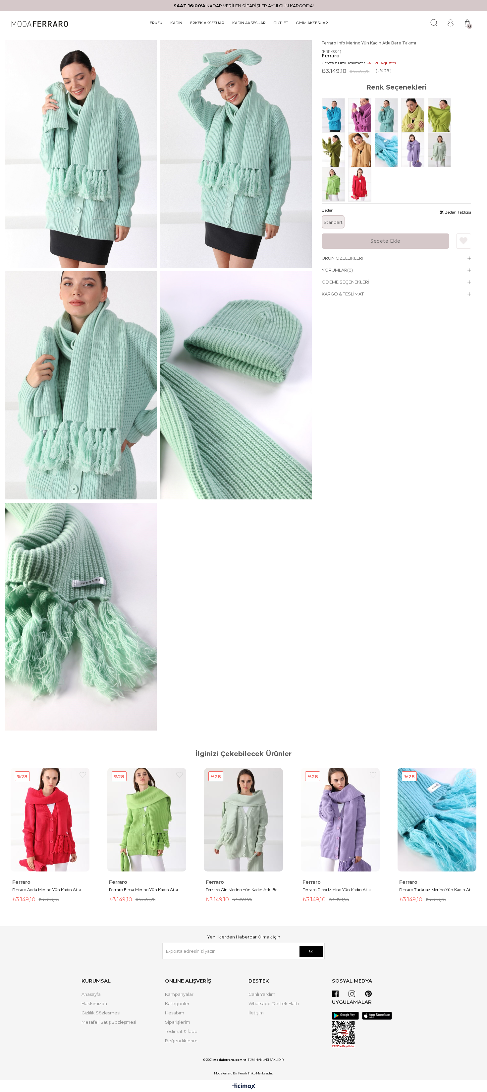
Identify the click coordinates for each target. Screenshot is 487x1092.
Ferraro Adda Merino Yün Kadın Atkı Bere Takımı (46, 890)
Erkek (156, 23)
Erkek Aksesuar (207, 23)
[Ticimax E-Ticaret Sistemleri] (243, 1086)
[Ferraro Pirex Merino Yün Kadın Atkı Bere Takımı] (414, 150)
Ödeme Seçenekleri (345, 282)
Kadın (176, 23)
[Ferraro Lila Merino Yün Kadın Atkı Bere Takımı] (361, 115)
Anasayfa (91, 994)
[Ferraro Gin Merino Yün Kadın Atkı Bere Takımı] (441, 150)
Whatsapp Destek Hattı (273, 1003)
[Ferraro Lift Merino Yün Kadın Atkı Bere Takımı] (388, 115)
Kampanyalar (179, 994)
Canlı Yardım (261, 994)
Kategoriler (177, 1003)
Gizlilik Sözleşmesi (100, 1012)
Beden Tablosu (457, 212)
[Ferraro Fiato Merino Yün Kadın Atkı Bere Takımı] (335, 150)
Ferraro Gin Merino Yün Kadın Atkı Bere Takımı (243, 890)
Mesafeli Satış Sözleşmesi (108, 1022)
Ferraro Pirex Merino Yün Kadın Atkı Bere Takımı (336, 890)
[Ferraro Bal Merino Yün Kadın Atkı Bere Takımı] (361, 150)
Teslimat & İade (181, 1031)
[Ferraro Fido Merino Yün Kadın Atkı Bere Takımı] (441, 115)
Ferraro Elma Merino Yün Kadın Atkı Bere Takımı (143, 890)
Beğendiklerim (181, 1040)
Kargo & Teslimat (343, 293)
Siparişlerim (177, 1022)
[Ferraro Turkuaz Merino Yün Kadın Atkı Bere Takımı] (388, 150)
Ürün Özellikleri (342, 258)
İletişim (256, 1012)
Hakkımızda (94, 1003)
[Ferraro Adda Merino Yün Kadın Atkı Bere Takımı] (361, 184)
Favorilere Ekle (83, 774)
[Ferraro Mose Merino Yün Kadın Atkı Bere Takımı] (335, 115)
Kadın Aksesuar (249, 23)
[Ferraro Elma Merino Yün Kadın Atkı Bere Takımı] (335, 184)
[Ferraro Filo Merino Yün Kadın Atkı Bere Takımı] (414, 115)
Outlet (281, 23)
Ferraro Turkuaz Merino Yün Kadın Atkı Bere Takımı (436, 890)
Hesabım (174, 1012)
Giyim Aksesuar (312, 23)
